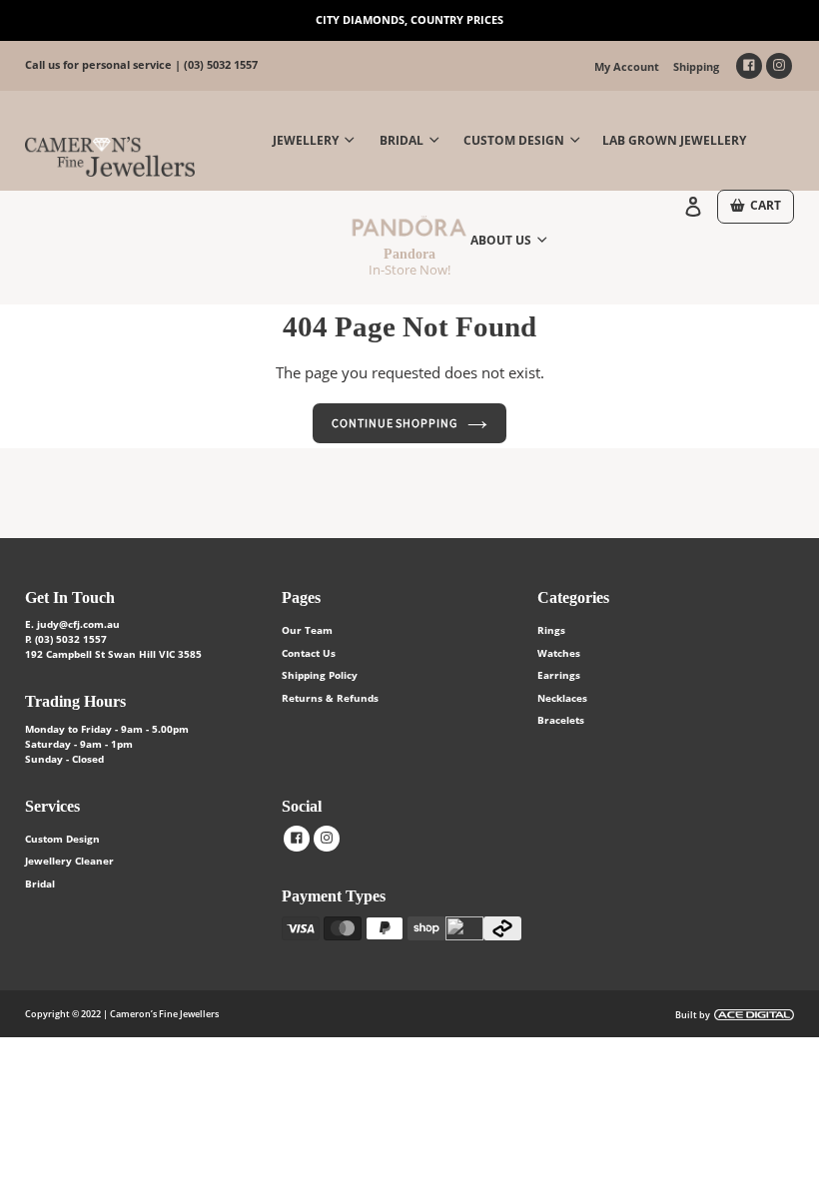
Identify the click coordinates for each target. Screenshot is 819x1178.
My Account (626, 66)
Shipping (696, 66)
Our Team (307, 630)
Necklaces (562, 698)
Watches (558, 653)
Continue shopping (394, 422)
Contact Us (309, 653)
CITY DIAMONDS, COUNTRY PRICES (409, 19)
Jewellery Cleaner (69, 861)
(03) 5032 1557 (221, 64)
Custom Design (62, 839)
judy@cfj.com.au (78, 624)
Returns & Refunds (330, 698)
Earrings (558, 675)
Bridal (40, 883)
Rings (551, 630)
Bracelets (560, 720)
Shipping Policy (320, 675)
